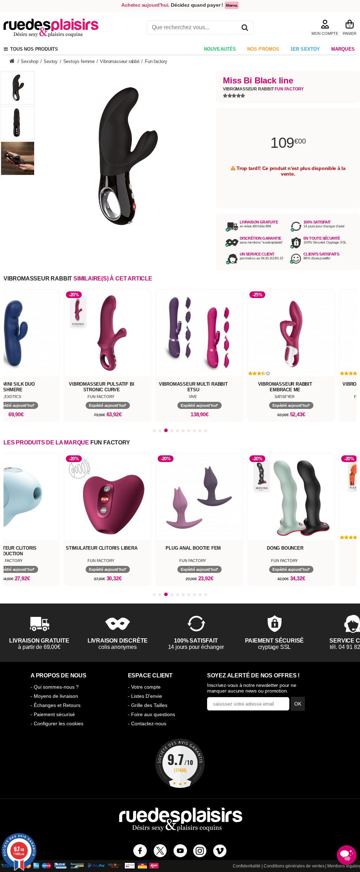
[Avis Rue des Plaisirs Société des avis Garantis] (180, 763)
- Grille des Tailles (147, 705)
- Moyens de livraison (54, 696)
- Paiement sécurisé (53, 714)
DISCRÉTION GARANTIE (260, 238)
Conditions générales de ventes (294, 866)
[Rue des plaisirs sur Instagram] (200, 850)
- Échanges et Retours (56, 705)
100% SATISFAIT (317, 222)
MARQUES (343, 49)
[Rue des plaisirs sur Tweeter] (160, 850)
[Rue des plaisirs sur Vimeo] (220, 850)
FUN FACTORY (110, 443)
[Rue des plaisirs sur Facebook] (140, 850)
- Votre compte (144, 687)
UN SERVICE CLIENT (257, 254)
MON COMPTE (324, 33)
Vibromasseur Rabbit (263, 89)
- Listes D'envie (145, 696)
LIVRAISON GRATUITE (259, 222)
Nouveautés (220, 49)
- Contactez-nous (147, 723)
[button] (154, 430)
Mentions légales (343, 866)
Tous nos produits (33, 49)
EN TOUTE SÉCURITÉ (321, 238)
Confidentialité (247, 866)
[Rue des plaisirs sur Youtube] (180, 850)
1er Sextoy (305, 49)
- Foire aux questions (151, 714)
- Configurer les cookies (57, 723)
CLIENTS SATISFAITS (321, 254)
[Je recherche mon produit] (244, 28)
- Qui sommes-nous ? (55, 687)
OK (297, 704)
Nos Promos (263, 49)
